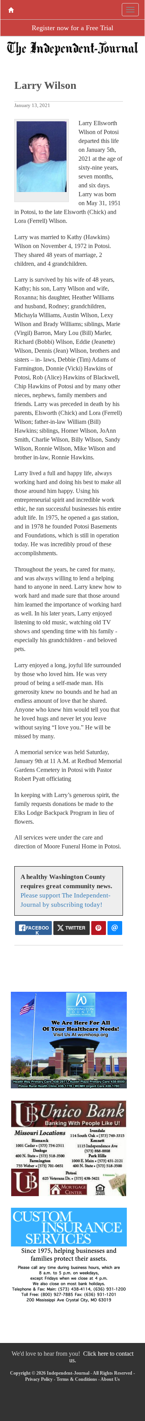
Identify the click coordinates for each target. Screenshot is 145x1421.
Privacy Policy (39, 1379)
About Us (110, 1379)
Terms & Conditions (76, 1379)
